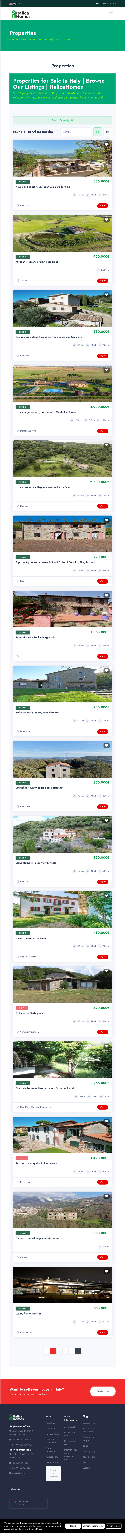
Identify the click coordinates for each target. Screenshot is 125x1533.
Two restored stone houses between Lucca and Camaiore (49, 337)
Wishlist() (103, 3)
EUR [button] (112, 3)
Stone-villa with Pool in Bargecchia (35, 637)
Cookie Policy (35, 1529)
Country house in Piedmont (31, 938)
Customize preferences (93, 1526)
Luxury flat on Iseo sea (28, 1313)
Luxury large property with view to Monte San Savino (46, 412)
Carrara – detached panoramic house (37, 1238)
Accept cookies (113, 1526)
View (102, 205)
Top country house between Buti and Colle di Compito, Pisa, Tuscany (55, 562)
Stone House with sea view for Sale (36, 863)
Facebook (23, 1503)
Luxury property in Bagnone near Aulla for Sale (43, 487)
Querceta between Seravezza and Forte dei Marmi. (45, 1088)
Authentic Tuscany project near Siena (37, 262)
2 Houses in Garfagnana (29, 1013)
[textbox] (77, 132)
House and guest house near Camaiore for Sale (43, 187)
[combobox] (76, 132)
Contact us (103, 1391)
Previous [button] (16, 158)
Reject (73, 1526)
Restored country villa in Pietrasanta (36, 1163)
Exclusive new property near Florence (37, 712)
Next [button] (109, 158)
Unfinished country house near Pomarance (40, 787)
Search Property (60, 120)
